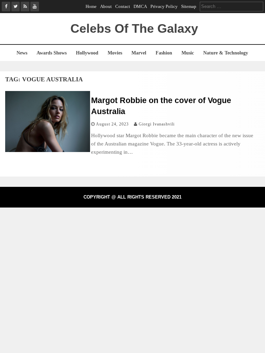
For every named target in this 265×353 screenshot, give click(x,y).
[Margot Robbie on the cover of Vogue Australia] (47, 150)
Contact (122, 6)
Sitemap (188, 6)
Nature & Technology (225, 53)
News (22, 53)
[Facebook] (6, 6)
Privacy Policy (164, 6)
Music (187, 53)
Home (91, 6)
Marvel (138, 53)
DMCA (140, 6)
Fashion (164, 53)
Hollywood (87, 53)
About (106, 6)
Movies (115, 53)
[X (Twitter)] (15, 6)
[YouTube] (34, 6)
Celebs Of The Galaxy (134, 28)
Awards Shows (52, 53)
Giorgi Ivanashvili (157, 124)
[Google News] (25, 6)
